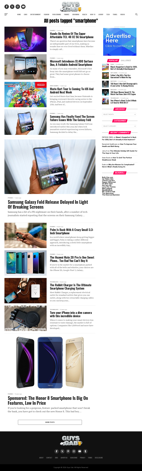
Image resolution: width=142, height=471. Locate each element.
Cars (25, 14)
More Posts (50, 422)
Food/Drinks (56, 14)
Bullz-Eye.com (107, 177)
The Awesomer (108, 193)
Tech (108, 14)
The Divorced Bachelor (111, 195)
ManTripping (107, 188)
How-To (92, 14)
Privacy (82, 457)
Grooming (75, 14)
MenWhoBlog (107, 190)
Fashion (46, 14)
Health (84, 14)
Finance (66, 14)
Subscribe (73, 457)
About (41, 457)
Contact (49, 457)
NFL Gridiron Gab (108, 192)
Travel (115, 14)
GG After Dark (107, 184)
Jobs (56, 457)
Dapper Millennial (109, 182)
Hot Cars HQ (106, 185)
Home (19, 14)
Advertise (64, 457)
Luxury (100, 14)
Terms (90, 457)
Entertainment (35, 14)
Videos (122, 14)
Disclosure (99, 457)
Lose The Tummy (108, 187)
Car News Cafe (107, 179)
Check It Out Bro (108, 180)
